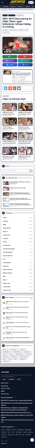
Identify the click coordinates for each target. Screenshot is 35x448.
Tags (19, 379)
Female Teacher (11, 434)
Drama (9, 432)
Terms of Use (5, 393)
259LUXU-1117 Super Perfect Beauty (18, 187)
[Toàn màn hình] (30, 39)
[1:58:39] (6, 194)
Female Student (19, 432)
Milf (19, 434)
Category (13, 6)
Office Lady (30, 432)
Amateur (5, 15)
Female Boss (28, 434)
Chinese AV (4, 434)
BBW (16, 434)
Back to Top (4, 443)
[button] (9, 56)
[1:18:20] (6, 188)
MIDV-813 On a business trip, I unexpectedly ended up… (17, 400)
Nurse (23, 434)
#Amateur (5, 30)
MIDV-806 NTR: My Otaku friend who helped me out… (16, 412)
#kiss (26, 30)
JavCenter (5, 9)
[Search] (31, 170)
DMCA (3, 391)
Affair (13, 432)
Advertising (4, 386)
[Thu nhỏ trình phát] (24, 39)
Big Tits (3, 429)
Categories (11, 379)
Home (4, 379)
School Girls (4, 432)
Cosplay (25, 432)
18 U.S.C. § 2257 (5, 388)
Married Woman (21, 429)
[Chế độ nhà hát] (27, 39)
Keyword (27, 6)
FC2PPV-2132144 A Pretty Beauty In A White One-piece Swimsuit (20, 182)
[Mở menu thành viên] (31, 2)
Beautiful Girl (12, 15)
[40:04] (6, 183)
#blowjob (21, 30)
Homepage (6, 6)
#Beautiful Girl (13, 30)
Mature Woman (28, 429)
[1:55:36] (6, 199)
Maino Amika (20, 15)
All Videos (20, 6)
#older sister (6, 32)
